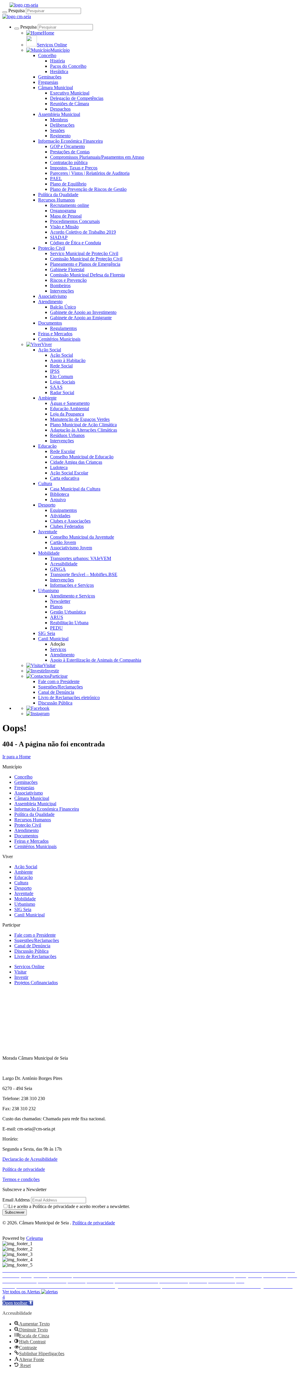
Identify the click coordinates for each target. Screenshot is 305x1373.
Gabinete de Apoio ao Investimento (83, 312)
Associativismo (52, 296)
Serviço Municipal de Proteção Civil (84, 253)
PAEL (56, 178)
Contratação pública (69, 162)
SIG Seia (46, 633)
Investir (21, 977)
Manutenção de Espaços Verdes (80, 419)
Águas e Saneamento (70, 403)
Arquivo (58, 499)
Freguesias (48, 82)
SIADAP (59, 237)
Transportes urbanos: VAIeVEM (80, 558)
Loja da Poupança (67, 413)
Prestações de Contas (70, 151)
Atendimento (50, 301)
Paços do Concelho (68, 66)
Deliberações (62, 125)
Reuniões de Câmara (69, 103)
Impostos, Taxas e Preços (73, 167)
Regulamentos (63, 328)
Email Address (16, 1199)
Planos (56, 606)
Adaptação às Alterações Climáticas (83, 429)
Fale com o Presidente (59, 681)
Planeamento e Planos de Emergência (85, 264)
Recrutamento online (69, 205)
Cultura (45, 483)
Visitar (20, 971)
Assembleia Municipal (59, 114)
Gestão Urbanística (68, 611)
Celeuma (34, 1238)
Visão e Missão (64, 226)
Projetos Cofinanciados (36, 982)
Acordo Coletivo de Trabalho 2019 (83, 232)
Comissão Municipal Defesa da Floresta (87, 274)
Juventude (47, 531)
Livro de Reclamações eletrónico (69, 697)
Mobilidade (49, 553)
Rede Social (61, 365)
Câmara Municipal (55, 87)
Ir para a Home (16, 756)
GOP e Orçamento (67, 146)
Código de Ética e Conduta (75, 242)
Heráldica (59, 71)
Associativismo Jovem (71, 547)
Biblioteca (59, 494)
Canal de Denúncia (56, 692)
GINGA (58, 569)
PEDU (56, 627)
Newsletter (60, 601)
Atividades (60, 515)
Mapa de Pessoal (66, 215)
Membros (59, 119)
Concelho (47, 55)
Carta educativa (64, 478)
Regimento (60, 135)
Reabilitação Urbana (69, 622)
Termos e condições (21, 1179)
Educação (47, 446)
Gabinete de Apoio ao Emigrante (81, 317)
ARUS (56, 617)
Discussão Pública (55, 702)
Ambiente (47, 397)
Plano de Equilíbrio (68, 183)
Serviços (58, 649)
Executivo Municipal (69, 92)
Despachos (60, 108)
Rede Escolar (62, 451)
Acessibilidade (63, 563)
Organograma (63, 210)
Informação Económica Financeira (70, 141)
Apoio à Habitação (67, 360)
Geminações (49, 76)
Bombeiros (60, 285)
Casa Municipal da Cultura (75, 488)
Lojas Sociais (62, 381)
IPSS (55, 371)
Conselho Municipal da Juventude (82, 537)
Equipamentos (63, 510)
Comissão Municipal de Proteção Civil (86, 258)
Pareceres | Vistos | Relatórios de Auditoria (90, 173)
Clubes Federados (67, 526)
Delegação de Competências (76, 98)
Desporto (46, 504)
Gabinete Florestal (67, 269)
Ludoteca (59, 467)
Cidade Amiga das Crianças (76, 462)
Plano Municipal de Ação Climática (83, 424)
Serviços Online (29, 966)
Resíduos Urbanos (67, 435)
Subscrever (14, 1212)
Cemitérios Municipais (59, 339)
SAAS (56, 387)
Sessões (57, 130)
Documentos (50, 322)
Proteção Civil (51, 248)
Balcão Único (63, 306)
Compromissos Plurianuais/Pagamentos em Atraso (97, 157)
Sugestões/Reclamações (60, 686)
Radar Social (62, 392)
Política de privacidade (23, 1169)
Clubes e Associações (70, 520)
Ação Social (49, 349)
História (57, 60)
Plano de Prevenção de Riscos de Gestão (88, 189)
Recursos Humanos (56, 199)
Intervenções (62, 290)
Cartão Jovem (63, 542)
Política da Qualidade (58, 194)
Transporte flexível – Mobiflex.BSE (83, 574)
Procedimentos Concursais (75, 221)
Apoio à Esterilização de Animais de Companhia (95, 660)
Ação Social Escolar (69, 472)
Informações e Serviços (72, 585)
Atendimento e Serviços (72, 595)
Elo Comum (61, 376)
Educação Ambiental (69, 408)
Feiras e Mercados (55, 333)
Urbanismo (48, 590)
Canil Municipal (53, 638)
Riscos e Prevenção (68, 280)
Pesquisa (16, 10)
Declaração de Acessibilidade (29, 1159)
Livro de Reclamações (35, 956)
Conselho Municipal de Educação (81, 456)
